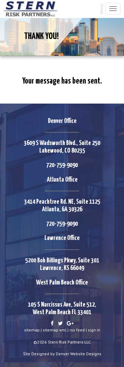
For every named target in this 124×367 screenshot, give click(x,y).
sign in (94, 329)
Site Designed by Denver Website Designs (62, 353)
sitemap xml (54, 329)
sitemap (32, 329)
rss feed (77, 329)
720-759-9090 (62, 165)
